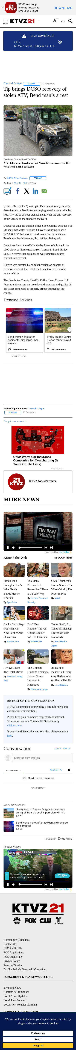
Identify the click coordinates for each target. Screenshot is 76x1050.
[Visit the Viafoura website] (64, 838)
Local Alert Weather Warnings (20, 1004)
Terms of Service (13, 965)
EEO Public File (13, 948)
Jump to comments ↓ (15, 421)
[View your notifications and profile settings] (68, 770)
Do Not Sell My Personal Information (25, 969)
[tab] (13, 770)
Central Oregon (36, 408)
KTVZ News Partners (17, 178)
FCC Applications (14, 952)
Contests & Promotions (16, 991)
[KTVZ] (24, 21)
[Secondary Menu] (8, 21)
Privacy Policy (12, 960)
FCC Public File (13, 956)
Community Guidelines (17, 939)
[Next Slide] (69, 329)
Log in (58, 748)
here (9, 735)
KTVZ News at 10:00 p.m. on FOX (34, 45)
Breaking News (12, 987)
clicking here (14, 725)
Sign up (66, 748)
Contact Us (10, 943)
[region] (38, 794)
